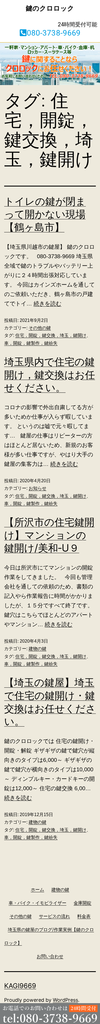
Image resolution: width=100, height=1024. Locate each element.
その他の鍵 (40, 327)
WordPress (65, 1000)
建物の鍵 (37, 648)
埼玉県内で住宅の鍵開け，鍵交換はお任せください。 (49, 375)
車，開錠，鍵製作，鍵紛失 (31, 343)
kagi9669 (20, 986)
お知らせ (37, 488)
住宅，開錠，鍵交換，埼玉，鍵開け (50, 335)
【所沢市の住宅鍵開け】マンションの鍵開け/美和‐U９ (49, 535)
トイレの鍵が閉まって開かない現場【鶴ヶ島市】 (45, 214)
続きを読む (47, 303)
